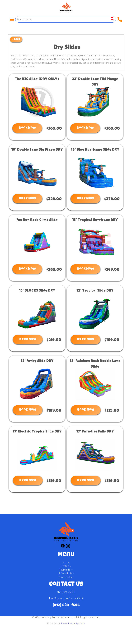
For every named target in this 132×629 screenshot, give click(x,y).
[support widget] (122, 621)
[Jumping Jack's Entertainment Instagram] (68, 546)
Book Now (27, 128)
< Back (16, 39)
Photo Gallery (66, 576)
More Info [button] (65, 569)
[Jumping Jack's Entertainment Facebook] (63, 546)
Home (66, 562)
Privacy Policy (66, 573)
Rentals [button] (65, 565)
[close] (127, 4)
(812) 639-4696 (66, 605)
